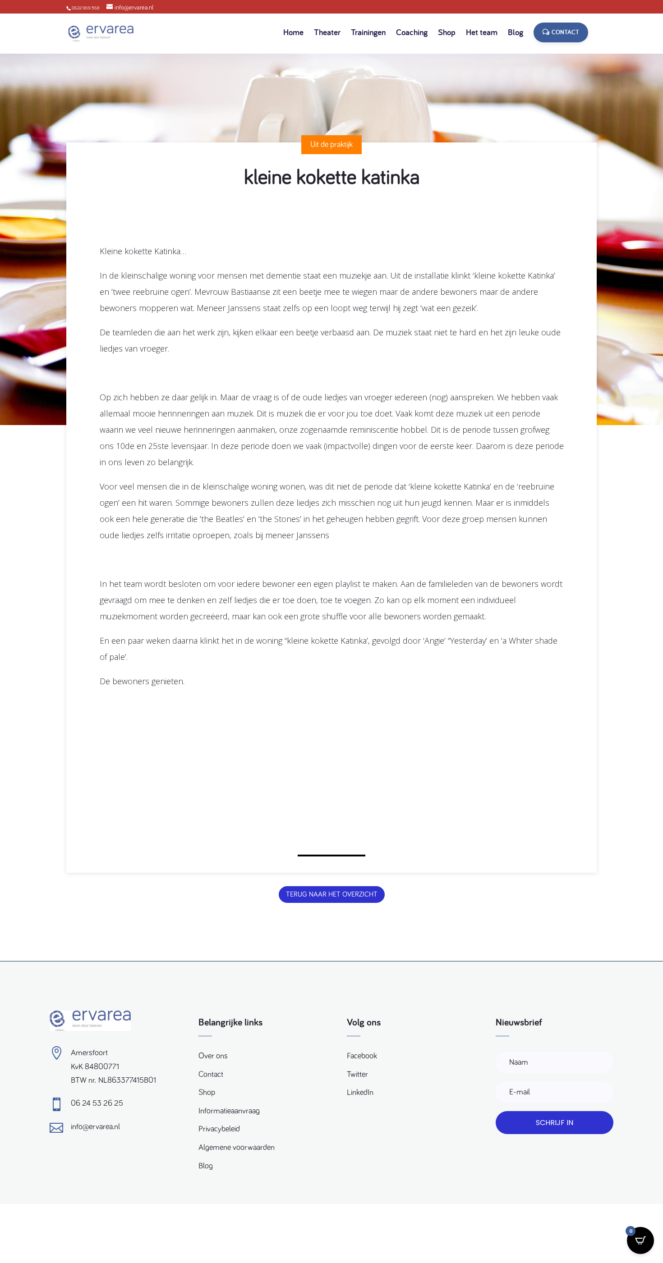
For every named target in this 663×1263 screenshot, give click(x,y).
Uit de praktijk (331, 145)
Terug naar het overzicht (332, 894)
